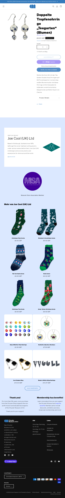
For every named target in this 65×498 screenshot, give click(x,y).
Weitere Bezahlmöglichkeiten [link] (48, 66)
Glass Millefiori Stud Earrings (18, 345)
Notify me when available (49, 70)
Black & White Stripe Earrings (46, 380)
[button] (3, 6)
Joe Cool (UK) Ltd (41, 35)
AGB (54, 492)
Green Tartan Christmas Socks (46, 309)
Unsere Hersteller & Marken (52, 445)
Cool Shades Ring (18, 380)
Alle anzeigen (32, 388)
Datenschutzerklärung (46, 492)
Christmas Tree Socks (18, 309)
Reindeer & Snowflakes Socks (46, 238)
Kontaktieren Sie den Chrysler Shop (53, 435)
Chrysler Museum (52, 424)
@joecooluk (11, 156)
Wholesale (50, 450)
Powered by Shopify (26, 492)
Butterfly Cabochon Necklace (46, 345)
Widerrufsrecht (35, 492)
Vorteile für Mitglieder (50, 429)
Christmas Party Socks (18, 238)
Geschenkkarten (52, 440)
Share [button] (40, 104)
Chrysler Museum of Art (15, 492)
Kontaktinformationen (55, 494)
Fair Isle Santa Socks (18, 273)
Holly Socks (46, 273)
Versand (39, 40)
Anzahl (38, 43)
